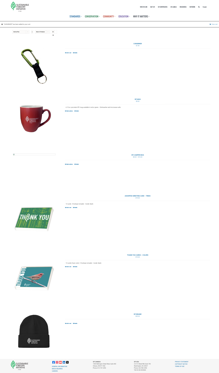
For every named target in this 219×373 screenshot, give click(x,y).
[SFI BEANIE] (34, 332)
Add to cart (68, 52)
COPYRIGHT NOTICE (181, 364)
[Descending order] (32, 32)
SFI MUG (138, 99)
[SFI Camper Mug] (34, 170)
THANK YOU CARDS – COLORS (137, 255)
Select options (69, 111)
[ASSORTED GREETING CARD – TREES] (34, 219)
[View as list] (53, 35)
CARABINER (137, 44)
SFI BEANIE (137, 314)
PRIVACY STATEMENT (181, 362)
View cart (215, 24)
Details (75, 52)
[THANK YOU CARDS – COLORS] (34, 279)
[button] (199, 7)
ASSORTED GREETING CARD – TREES (137, 196)
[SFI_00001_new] (20, 2)
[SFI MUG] (34, 121)
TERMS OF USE (179, 366)
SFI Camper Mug (137, 155)
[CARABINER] (34, 65)
